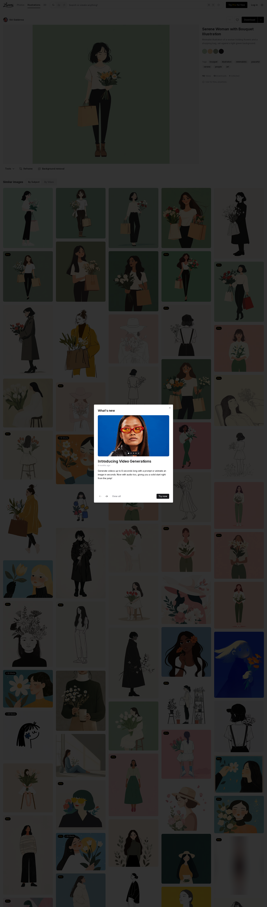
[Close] (170, 408)
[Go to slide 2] (131, 453)
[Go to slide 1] (128, 453)
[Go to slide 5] (138, 453)
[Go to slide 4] (136, 453)
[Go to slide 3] (133, 453)
